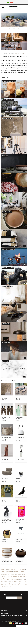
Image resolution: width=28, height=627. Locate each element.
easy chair (18, 574)
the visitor (10, 584)
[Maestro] (22, 623)
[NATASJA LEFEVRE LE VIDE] (7, 409)
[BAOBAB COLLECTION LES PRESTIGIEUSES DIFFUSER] (21, 450)
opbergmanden (5, 581)
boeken (3, 571)
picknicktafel (20, 581)
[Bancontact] (19, 623)
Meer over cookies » (17, 2)
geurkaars (4, 576)
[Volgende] (24, 20)
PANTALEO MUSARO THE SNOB (6, 397)
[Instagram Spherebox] (15, 602)
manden (22, 579)
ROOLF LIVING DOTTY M (5, 479)
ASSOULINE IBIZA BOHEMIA (20, 520)
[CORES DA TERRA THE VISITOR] (7, 450)
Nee (11, 2)
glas (10, 576)
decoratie (21, 572)
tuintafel (17, 584)
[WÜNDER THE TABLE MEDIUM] (21, 389)
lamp (9, 579)
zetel (3, 586)
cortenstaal (13, 572)
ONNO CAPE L (5, 539)
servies (13, 583)
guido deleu (23, 576)
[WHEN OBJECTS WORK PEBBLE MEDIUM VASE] (21, 552)
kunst (22, 578)
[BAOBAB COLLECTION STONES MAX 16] (21, 471)
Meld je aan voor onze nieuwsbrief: (14, 594)
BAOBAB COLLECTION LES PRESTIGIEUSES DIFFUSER (20, 458)
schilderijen (7, 583)
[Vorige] (4, 20)
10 (21, 28)
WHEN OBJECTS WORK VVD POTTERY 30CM (7, 560)
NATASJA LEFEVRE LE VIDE (7, 418)
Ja (8, 2)
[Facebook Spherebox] (13, 602)
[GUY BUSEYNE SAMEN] (7, 491)
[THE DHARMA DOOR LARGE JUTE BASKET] (7, 430)
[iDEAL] (10, 623)
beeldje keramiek (13, 569)
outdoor (13, 581)
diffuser (12, 574)
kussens (4, 579)
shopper (19, 583)
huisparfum (5, 578)
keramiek (16, 578)
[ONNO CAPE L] (7, 532)
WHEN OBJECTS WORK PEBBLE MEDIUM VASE (19, 560)
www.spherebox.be (20, 65)
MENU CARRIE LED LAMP (20, 438)
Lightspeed (20, 621)
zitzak (8, 586)
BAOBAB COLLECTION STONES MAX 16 (20, 479)
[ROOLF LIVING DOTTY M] (7, 471)
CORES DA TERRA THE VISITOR (6, 458)
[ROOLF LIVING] (14, 20)
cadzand (23, 571)
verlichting (23, 584)
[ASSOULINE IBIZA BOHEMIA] (21, 511)
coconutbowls (5, 572)
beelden (4, 569)
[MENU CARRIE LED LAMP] (21, 430)
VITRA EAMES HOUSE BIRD (21, 499)
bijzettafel (22, 569)
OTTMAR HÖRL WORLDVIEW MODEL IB (6, 520)
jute (11, 578)
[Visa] (16, 623)
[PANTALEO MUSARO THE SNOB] (7, 389)
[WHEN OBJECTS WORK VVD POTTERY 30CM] (7, 552)
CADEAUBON (19, 539)
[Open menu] (2, 7)
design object (5, 574)
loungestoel (15, 579)
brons (9, 571)
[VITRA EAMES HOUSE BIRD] (21, 491)
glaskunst (16, 576)
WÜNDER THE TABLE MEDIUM (21, 397)
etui (23, 574)
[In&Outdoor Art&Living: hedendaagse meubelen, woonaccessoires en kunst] (16, 7)
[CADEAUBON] (21, 532)
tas (5, 584)
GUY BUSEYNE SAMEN (5, 499)
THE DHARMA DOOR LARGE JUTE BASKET (6, 438)
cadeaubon (16, 571)
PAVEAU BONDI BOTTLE (19, 418)
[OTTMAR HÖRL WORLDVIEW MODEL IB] (7, 511)
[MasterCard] (13, 623)
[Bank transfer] (25, 623)
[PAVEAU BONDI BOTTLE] (21, 409)
